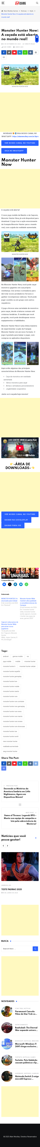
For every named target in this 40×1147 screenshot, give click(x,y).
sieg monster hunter (10, 751)
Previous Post (12, 786)
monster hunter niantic (11, 691)
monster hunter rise (10, 731)
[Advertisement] (20, 112)
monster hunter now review (12, 721)
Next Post (30, 812)
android (5, 656)
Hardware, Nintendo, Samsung (27, 1073)
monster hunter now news (12, 711)
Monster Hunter (29, 661)
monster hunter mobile (11, 686)
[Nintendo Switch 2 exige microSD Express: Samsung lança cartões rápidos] (6, 1076)
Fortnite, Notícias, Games (25, 1057)
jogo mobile (7, 661)
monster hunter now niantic (12, 716)
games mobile (18, 656)
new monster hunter (10, 741)
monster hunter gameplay (12, 676)
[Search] (37, 3)
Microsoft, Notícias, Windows (27, 1041)
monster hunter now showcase (14, 726)
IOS (10, 885)
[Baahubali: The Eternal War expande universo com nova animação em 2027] (6, 1027)
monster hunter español (11, 671)
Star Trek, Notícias (23, 1008)
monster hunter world (10, 736)
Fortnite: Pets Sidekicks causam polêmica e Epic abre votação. (26, 1062)
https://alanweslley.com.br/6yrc (25, 136)
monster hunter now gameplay (14, 706)
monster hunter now (10, 696)
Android (4, 885)
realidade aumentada (10, 746)
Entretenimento (21, 1025)
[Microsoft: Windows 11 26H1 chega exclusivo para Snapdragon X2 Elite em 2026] (6, 1043)
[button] (3, 846)
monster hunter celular (28, 666)
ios (28, 656)
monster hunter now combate (13, 701)
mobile (17, 661)
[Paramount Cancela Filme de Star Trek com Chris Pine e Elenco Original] (6, 1011)
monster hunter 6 (9, 666)
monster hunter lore (10, 681)
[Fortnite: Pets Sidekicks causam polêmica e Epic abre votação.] (6, 1060)
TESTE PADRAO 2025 (11, 890)
